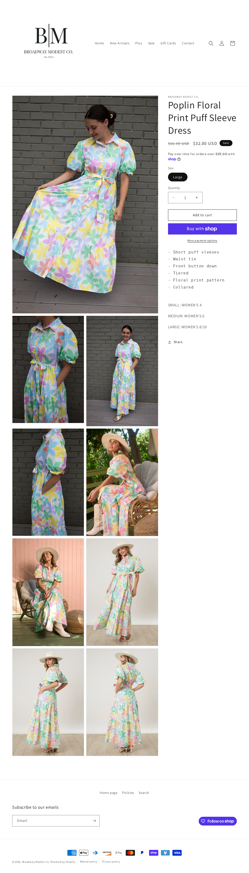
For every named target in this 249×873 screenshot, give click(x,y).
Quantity (174, 188)
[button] (211, 43)
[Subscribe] (94, 820)
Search (144, 792)
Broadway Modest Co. (36, 862)
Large (177, 177)
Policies (128, 792)
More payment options (202, 240)
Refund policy (88, 861)
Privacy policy (111, 861)
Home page (108, 792)
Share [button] (178, 342)
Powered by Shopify (62, 862)
